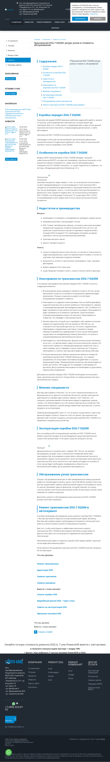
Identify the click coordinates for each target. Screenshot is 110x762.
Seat (50, 680)
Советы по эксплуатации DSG (52, 607)
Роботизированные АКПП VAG (18, 109)
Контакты (55, 28)
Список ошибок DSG (47, 594)
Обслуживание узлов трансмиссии (57, 101)
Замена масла (94, 680)
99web (102, 739)
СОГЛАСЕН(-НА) (80, 19)
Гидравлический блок (14, 113)
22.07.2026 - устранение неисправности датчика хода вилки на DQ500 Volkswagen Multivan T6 (25, 147)
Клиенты (11, 50)
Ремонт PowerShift (44, 22)
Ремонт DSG (29, 22)
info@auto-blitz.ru (16, 726)
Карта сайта (33, 683)
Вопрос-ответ (13, 55)
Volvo (70, 678)
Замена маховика (46, 583)
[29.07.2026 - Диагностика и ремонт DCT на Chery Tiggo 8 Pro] (11, 134)
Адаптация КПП (45, 570)
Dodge (71, 675)
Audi (50, 669)
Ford (70, 671)
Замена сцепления (46, 576)
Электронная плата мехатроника (13, 116)
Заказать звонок (10, 719)
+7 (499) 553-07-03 (14, 708)
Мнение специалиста (52, 91)
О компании (16, 22)
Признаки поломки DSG (49, 613)
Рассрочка (93, 676)
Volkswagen (53, 672)
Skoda (51, 676)
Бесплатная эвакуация (93, 671)
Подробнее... (94, 14)
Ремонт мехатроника (48, 563)
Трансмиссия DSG (12, 111)
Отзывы (11, 46)
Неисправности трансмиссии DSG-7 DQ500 (54, 86)
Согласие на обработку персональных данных (19, 743)
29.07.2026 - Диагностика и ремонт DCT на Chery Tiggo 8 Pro (24, 132)
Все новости (11, 159)
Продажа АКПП (95, 684)
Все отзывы (11, 93)
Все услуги (10, 78)
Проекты (32, 676)
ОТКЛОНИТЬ (98, 19)
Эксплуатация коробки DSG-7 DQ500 (52, 96)
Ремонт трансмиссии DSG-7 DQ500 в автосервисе (64, 105)
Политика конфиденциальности (17, 741)
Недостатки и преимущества (49, 80)
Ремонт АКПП (60, 22)
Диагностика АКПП (94, 688)
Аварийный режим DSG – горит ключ (56, 600)
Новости (11, 60)
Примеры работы (15, 65)
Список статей (45, 632)
